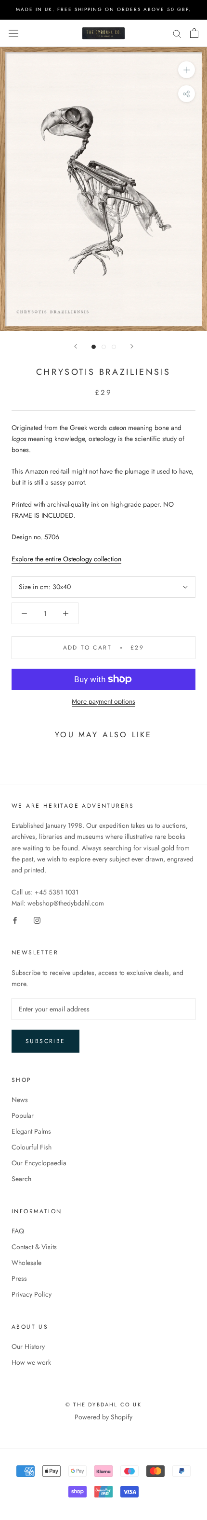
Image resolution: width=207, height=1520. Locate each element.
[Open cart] (194, 33)
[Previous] (75, 346)
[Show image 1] (93, 347)
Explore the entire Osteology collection (66, 559)
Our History (28, 1346)
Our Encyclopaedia (39, 1163)
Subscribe (45, 1041)
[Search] (177, 33)
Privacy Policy (32, 1294)
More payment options (103, 701)
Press (19, 1278)
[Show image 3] (114, 347)
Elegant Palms (31, 1131)
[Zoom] (186, 69)
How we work (31, 1362)
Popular (23, 1115)
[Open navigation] (13, 33)
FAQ (18, 1231)
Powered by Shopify (103, 1417)
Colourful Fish (32, 1147)
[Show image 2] (104, 347)
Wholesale (26, 1262)
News (20, 1099)
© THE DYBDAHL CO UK (103, 1404)
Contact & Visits (34, 1247)
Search (21, 1179)
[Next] (131, 346)
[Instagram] (37, 919)
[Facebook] (15, 919)
